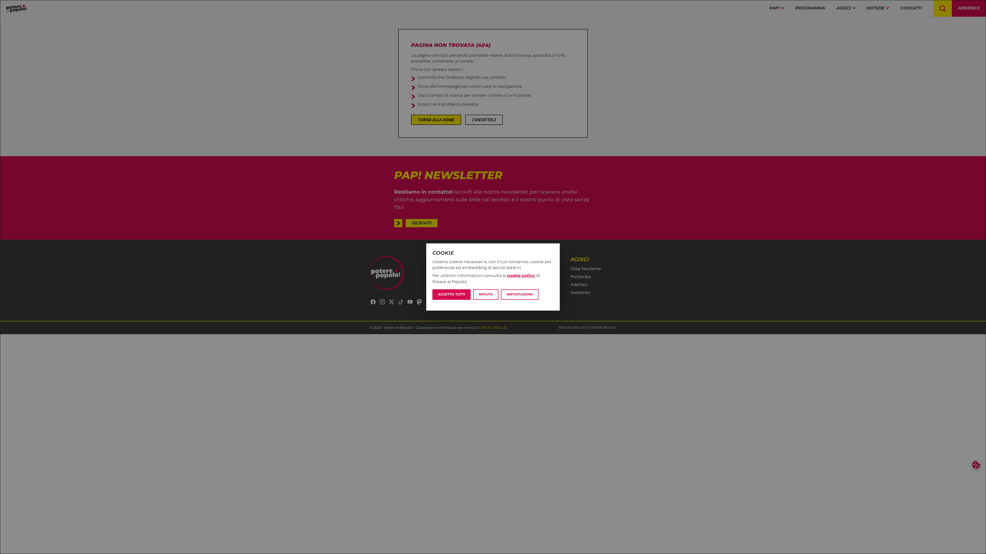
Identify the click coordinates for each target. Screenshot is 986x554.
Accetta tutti (451, 294)
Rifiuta (486, 294)
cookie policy (521, 275)
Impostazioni (520, 294)
